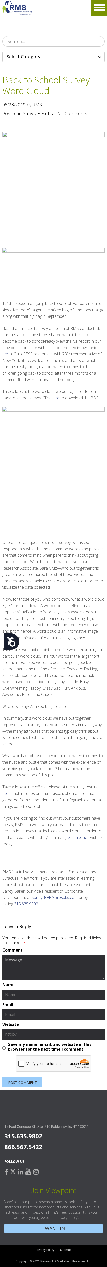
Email (7, 1004)
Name (8, 984)
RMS (17, 8)
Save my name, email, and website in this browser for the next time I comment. (49, 1047)
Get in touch (78, 837)
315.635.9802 (26, 904)
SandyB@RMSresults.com (55, 897)
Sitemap (65, 1250)
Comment (12, 950)
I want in (53, 1228)
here (6, 354)
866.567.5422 (23, 1147)
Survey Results (38, 113)
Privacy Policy (67, 1217)
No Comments (72, 113)
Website (10, 1024)
